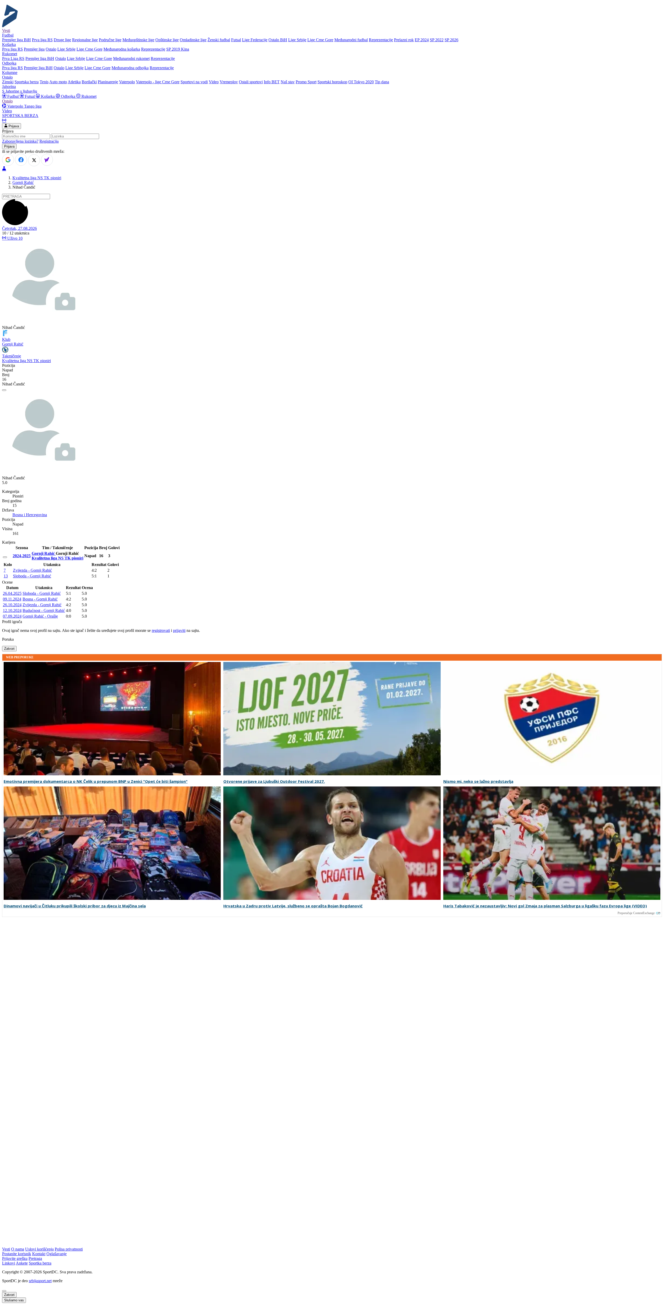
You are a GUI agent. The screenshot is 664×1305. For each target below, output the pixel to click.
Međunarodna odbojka (130, 68)
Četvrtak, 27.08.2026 (19, 228)
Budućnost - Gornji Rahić (44, 610)
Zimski (7, 82)
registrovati (161, 630)
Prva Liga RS (13, 58)
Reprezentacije (381, 40)
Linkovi (8, 1263)
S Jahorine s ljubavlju (19, 91)
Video (214, 82)
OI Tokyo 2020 (361, 82)
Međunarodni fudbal (351, 40)
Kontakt (38, 1254)
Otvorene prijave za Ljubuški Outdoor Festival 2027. (274, 781)
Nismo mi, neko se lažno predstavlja (478, 781)
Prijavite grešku (14, 1258)
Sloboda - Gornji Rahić (32, 576)
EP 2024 (422, 40)
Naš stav (288, 82)
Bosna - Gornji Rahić (40, 599)
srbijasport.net (40, 1281)
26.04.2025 (12, 593)
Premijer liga (34, 49)
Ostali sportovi (251, 82)
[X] (34, 160)
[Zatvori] (4, 390)
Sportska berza (27, 82)
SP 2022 (437, 40)
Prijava (13, 126)
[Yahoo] (47, 160)
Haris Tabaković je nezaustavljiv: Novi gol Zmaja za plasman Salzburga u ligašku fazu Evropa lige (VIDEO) (545, 905)
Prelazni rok (404, 40)
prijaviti (179, 630)
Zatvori (9, 649)
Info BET (272, 82)
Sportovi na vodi (194, 82)
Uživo (14, 238)
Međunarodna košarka (121, 49)
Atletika (74, 82)
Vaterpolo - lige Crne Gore (157, 82)
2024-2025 (22, 556)
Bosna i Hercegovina (29, 515)
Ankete (22, 1263)
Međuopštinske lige (138, 40)
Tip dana (382, 82)
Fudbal (13, 96)
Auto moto (58, 82)
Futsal (236, 40)
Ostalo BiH (277, 40)
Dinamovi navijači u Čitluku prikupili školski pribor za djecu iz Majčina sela (75, 905)
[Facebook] (21, 160)
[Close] (4, 1291)
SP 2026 (451, 40)
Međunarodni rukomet (131, 58)
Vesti (6, 30)
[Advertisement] (23, 997)
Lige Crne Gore (320, 40)
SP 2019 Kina (177, 49)
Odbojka (68, 96)
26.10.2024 (12, 605)
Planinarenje (108, 82)
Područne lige (110, 40)
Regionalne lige (85, 40)
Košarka (48, 96)
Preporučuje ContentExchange (636, 913)
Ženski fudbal (219, 40)
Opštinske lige (167, 40)
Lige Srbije (297, 40)
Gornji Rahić (23, 182)
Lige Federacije (254, 40)
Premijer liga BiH (16, 40)
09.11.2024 (12, 599)
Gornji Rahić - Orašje (40, 616)
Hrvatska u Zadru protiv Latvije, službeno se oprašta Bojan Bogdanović (293, 905)
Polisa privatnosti (69, 1249)
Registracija (49, 141)
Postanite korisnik (16, 1254)
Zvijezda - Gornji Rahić (32, 570)
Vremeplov (229, 82)
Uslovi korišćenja (39, 1249)
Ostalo (51, 49)
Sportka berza (40, 1263)
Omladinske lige (193, 40)
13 (6, 576)
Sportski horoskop (332, 82)
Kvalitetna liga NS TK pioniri (36, 178)
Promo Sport (306, 82)
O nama (17, 1249)
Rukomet (88, 96)
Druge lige (62, 40)
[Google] (8, 160)
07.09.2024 (12, 616)
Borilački (89, 82)
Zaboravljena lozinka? (20, 141)
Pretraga (35, 1258)
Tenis (44, 82)
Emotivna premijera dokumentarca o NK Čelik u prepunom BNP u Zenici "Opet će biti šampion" (96, 781)
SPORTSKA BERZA (20, 115)
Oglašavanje (56, 1254)
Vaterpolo (127, 82)
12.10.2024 (12, 610)
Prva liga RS (42, 40)
